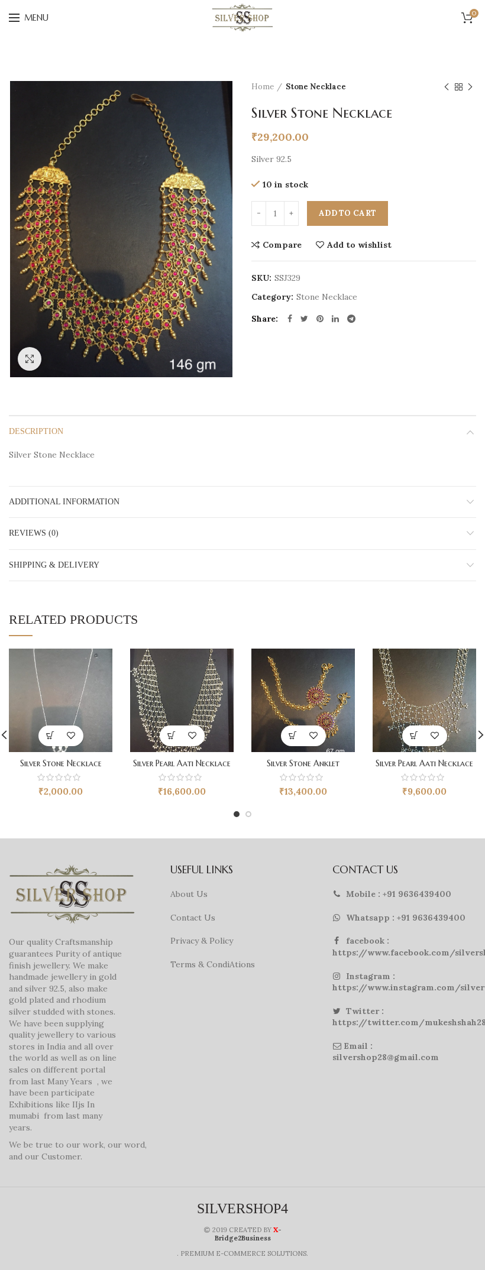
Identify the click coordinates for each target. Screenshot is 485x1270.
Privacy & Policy (201, 940)
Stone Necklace (316, 87)
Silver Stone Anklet (303, 763)
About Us (189, 894)
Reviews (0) (34, 533)
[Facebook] (289, 318)
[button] (50, 735)
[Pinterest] (320, 318)
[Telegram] (351, 318)
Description (36, 431)
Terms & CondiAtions (212, 964)
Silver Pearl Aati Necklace (182, 763)
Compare (282, 245)
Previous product (446, 87)
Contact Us (192, 917)
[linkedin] (335, 318)
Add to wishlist (359, 245)
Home (262, 87)
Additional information (64, 501)
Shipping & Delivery (54, 565)
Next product (470, 87)
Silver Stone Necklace (61, 763)
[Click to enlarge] (29, 359)
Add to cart (347, 213)
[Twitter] (304, 318)
